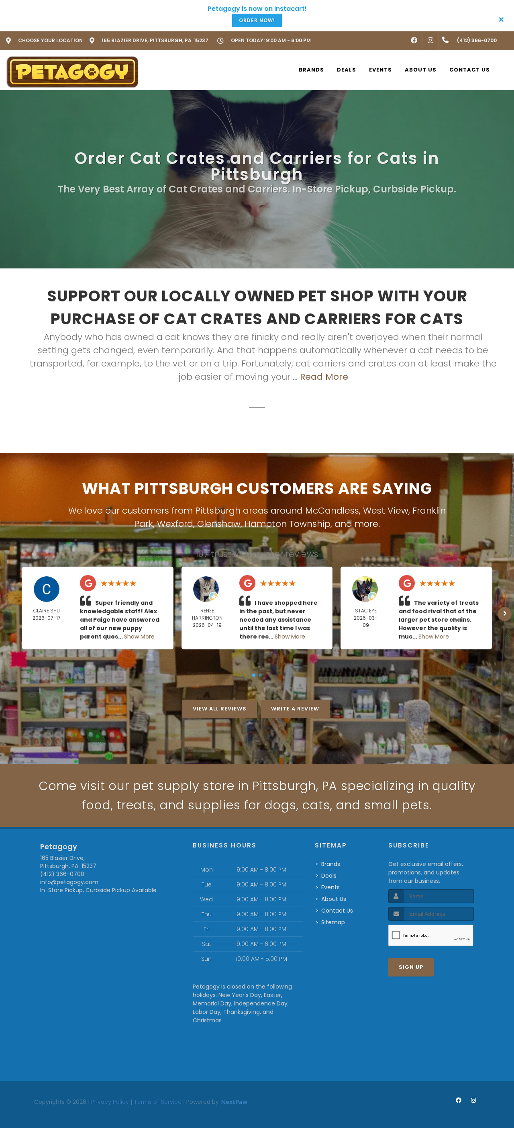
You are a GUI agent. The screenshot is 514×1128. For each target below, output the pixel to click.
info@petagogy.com (69, 882)
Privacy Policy (110, 1102)
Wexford (175, 524)
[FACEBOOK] (414, 40)
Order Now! (257, 20)
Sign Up (411, 967)
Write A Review (295, 708)
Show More (139, 637)
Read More (324, 377)
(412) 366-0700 (62, 874)
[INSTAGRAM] (430, 40)
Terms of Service (158, 1102)
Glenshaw (219, 524)
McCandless (332, 510)
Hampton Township (287, 524)
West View (385, 510)
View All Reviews (220, 708)
